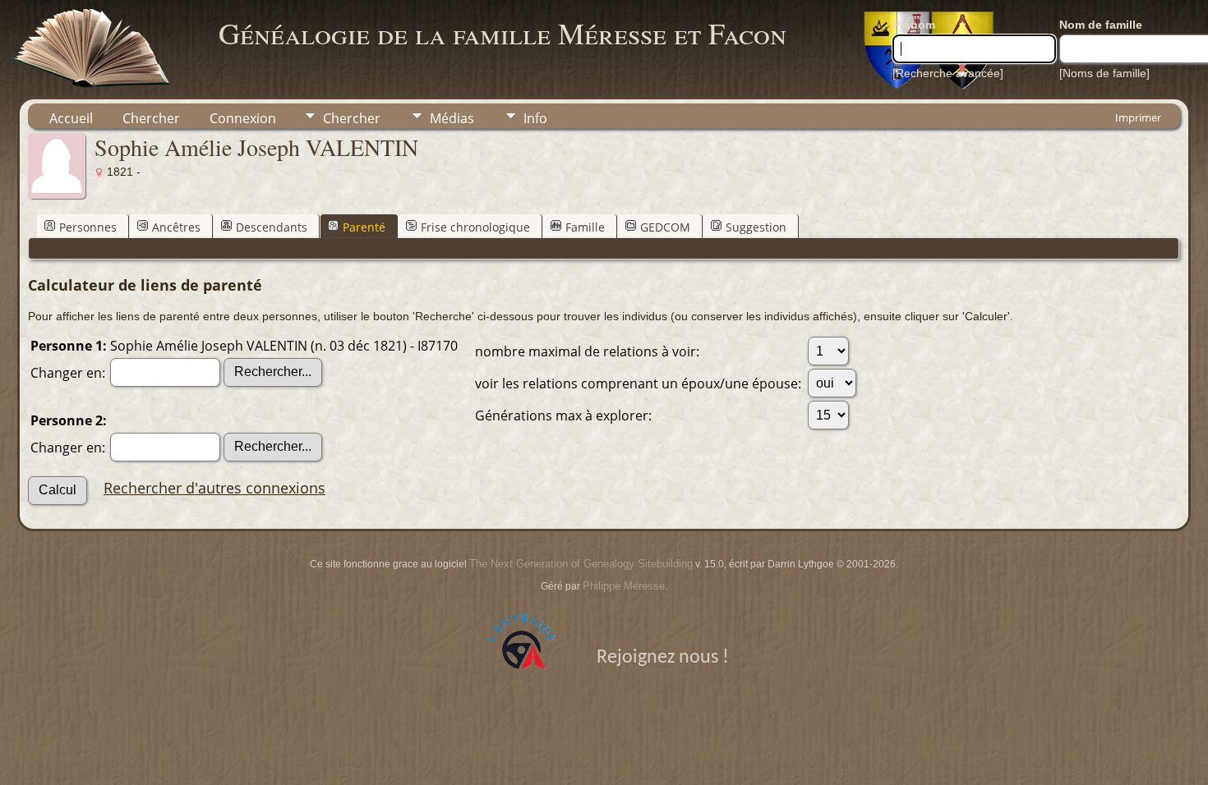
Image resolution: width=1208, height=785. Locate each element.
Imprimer (1138, 117)
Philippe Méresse (624, 586)
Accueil (71, 118)
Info (535, 118)
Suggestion (756, 227)
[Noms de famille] (1104, 73)
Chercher (151, 118)
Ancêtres (176, 227)
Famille (585, 227)
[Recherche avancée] (947, 73)
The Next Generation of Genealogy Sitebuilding (581, 564)
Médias (452, 118)
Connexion (243, 118)
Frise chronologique (475, 227)
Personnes (88, 227)
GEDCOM (665, 227)
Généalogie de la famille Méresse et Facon (502, 33)
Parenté (364, 227)
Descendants (271, 227)
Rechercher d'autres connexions (214, 488)
